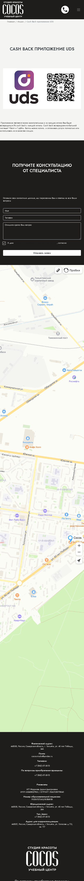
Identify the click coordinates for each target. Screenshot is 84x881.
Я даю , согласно (42, 244)
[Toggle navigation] (78, 9)
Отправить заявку (42, 253)
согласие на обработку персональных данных (35, 242)
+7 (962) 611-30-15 (42, 765)
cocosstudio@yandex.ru (42, 756)
